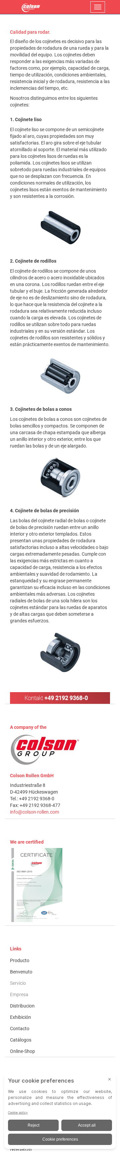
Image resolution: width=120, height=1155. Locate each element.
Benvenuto (21, 971)
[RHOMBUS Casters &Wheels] (31, 7)
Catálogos (20, 1040)
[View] (60, 885)
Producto (19, 960)
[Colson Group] (45, 749)
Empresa (19, 994)
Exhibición (20, 1017)
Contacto (19, 1028)
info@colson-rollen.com (34, 812)
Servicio (18, 983)
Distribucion (22, 1005)
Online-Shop (22, 1051)
